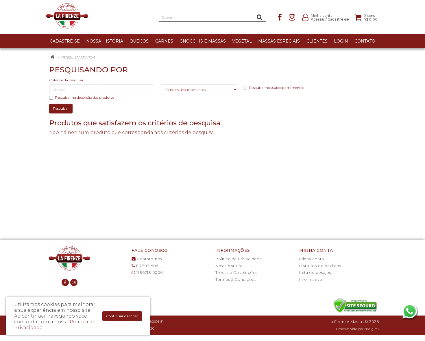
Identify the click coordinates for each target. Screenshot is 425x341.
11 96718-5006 (149, 272)
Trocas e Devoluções (236, 272)
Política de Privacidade (238, 258)
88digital (372, 329)
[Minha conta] (305, 17)
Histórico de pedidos (320, 265)
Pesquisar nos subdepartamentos (276, 87)
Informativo (310, 279)
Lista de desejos (315, 272)
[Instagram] (292, 17)
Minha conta (311, 258)
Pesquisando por (78, 57)
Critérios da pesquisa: (66, 80)
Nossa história (228, 265)
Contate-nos (149, 258)
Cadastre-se (338, 19)
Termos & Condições (235, 279)
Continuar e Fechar (122, 316)
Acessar (318, 19)
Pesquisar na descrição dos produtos (84, 97)
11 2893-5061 (147, 265)
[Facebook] (280, 17)
